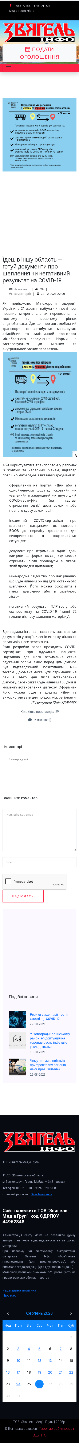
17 (18, 1372)
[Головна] (39, 33)
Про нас (9, 1295)
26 (39, 1384)
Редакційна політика (19, 1290)
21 (60, 1372)
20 (50, 1372)
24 (18, 1384)
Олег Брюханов (41, 1194)
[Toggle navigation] (8, 68)
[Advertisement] (39, 210)
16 (8, 1372)
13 (50, 1360)
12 (39, 1360)
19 (39, 1372)
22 (71, 1372)
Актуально (21, 289)
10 (18, 1360)
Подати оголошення (39, 53)
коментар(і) (22, 294)
